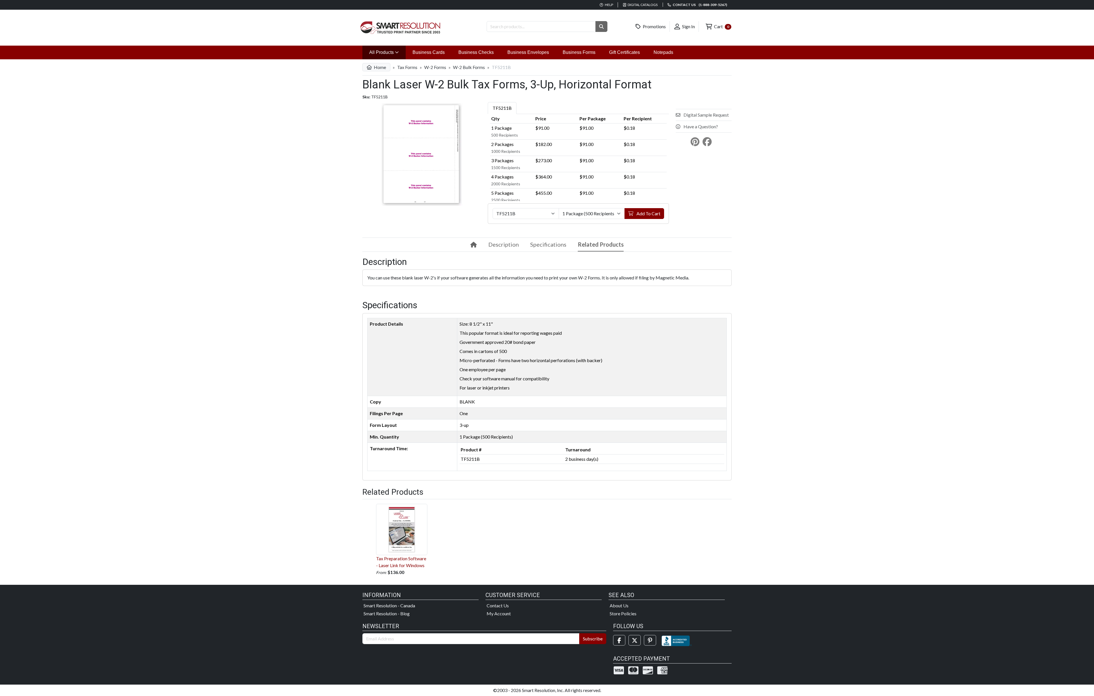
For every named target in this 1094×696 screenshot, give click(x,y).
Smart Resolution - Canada (389, 605)
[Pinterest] (650, 640)
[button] (601, 26)
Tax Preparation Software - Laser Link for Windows (401, 562)
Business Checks (476, 52)
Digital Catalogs (642, 5)
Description (503, 244)
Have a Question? (700, 126)
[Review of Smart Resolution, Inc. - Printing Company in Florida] (677, 640)
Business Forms (579, 52)
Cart (721, 26)
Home (379, 67)
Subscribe (593, 638)
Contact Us (498, 605)
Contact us (699, 5)
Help (608, 5)
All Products (387, 52)
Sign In (688, 26)
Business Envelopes (528, 52)
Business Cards (429, 52)
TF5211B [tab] (502, 108)
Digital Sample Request (706, 114)
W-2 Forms (435, 67)
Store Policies (623, 613)
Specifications (548, 244)
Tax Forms (407, 67)
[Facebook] (619, 640)
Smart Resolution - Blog (387, 613)
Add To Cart (648, 213)
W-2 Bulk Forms (469, 67)
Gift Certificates (624, 52)
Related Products (601, 244)
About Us (619, 605)
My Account (499, 613)
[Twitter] (634, 640)
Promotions (654, 26)
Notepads (663, 52)
